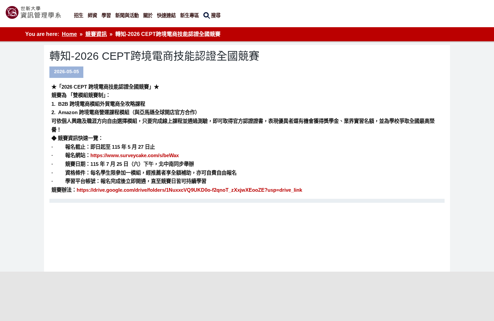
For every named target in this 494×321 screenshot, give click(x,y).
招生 (78, 15)
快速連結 (166, 15)
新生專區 (189, 15)
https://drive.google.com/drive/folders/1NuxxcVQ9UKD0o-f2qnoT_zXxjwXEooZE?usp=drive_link (189, 190)
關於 (148, 15)
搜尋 (215, 15)
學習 (106, 15)
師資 (92, 15)
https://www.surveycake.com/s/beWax (134, 155)
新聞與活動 (127, 15)
